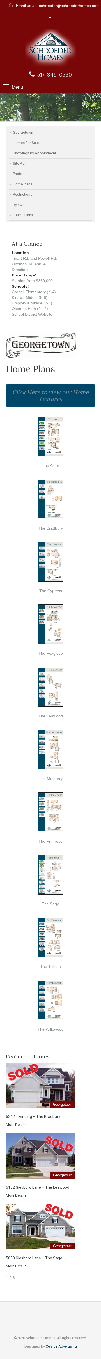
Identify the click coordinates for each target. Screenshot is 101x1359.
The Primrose (50, 841)
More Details (16, 1124)
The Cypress (50, 590)
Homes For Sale (26, 143)
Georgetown (23, 132)
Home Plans (22, 184)
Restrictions (22, 194)
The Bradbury (50, 528)
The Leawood (50, 716)
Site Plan (20, 163)
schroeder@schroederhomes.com (69, 5)
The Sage (50, 904)
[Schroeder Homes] (50, 48)
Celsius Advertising (61, 1346)
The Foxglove (50, 653)
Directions (20, 269)
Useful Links (23, 215)
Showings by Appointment (34, 153)
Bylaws (18, 205)
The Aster (50, 465)
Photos (18, 174)
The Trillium (50, 966)
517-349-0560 (54, 74)
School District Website (32, 314)
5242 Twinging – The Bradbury (33, 1116)
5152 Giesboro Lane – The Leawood (37, 1187)
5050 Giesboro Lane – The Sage (34, 1258)
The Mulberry (51, 778)
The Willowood (51, 1029)
